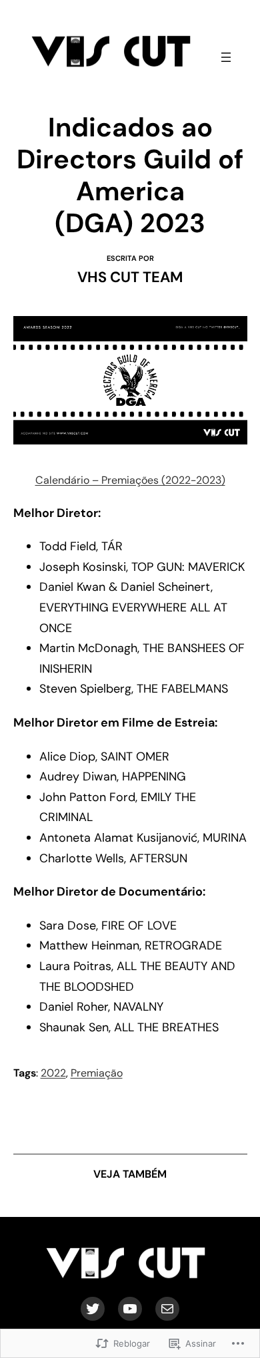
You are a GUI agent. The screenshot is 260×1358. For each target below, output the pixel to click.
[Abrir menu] (226, 57)
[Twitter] (93, 1309)
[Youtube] (130, 1309)
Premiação (97, 1073)
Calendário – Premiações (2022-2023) (130, 480)
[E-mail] (167, 1309)
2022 (53, 1073)
